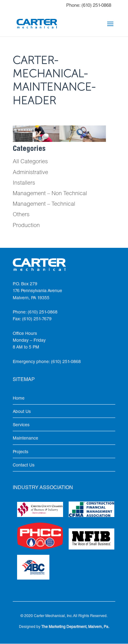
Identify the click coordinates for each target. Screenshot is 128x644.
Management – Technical (44, 204)
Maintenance (25, 438)
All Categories (30, 162)
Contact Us (23, 465)
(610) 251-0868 (96, 5)
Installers (24, 183)
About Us (22, 412)
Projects (20, 452)
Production (26, 226)
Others (21, 215)
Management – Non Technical (50, 194)
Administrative (30, 173)
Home (19, 398)
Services (21, 425)
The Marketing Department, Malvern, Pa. (75, 627)
